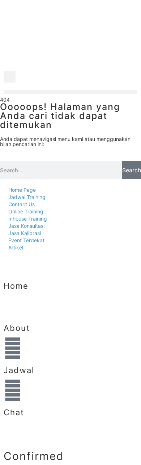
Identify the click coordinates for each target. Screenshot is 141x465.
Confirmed (34, 455)
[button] (10, 77)
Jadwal (19, 370)
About (17, 328)
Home (16, 286)
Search (131, 170)
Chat (14, 412)
